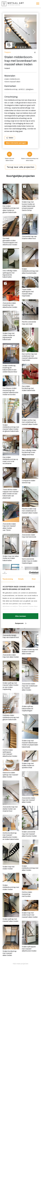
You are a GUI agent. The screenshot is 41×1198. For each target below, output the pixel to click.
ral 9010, (21, 89)
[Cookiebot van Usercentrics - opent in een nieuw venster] (29, 573)
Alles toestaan (20, 616)
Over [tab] (34, 579)
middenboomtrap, (11, 89)
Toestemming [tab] (8, 579)
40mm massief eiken (12, 82)
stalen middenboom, (12, 79)
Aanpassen (19, 623)
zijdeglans (29, 89)
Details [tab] (21, 579)
